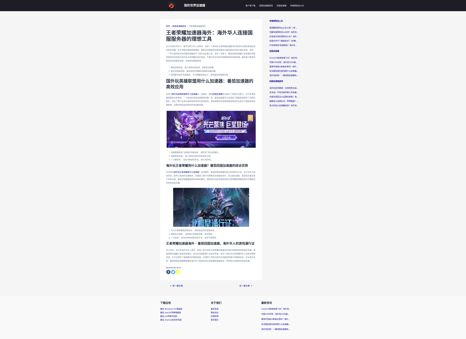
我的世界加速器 (194, 5)
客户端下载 (250, 5)
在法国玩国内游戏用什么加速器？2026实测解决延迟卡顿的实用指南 (284, 71)
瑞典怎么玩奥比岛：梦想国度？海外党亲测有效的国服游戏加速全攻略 (284, 101)
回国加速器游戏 (266, 5)
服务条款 (215, 309)
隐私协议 (215, 312)
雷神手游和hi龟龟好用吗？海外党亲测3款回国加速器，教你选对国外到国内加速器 (284, 66)
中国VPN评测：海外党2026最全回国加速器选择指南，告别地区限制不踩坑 (284, 62)
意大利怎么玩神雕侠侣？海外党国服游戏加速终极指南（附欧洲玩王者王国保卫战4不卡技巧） (284, 105)
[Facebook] (168, 272)
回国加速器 (281, 5)
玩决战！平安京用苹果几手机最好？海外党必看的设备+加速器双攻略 (284, 92)
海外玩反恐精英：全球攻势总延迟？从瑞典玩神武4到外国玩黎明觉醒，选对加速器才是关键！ (284, 88)
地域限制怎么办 (297, 5)
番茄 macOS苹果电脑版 (170, 312)
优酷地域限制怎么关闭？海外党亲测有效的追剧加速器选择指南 (284, 32)
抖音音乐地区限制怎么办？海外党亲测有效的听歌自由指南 (284, 36)
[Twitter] (173, 272)
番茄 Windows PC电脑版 (171, 309)
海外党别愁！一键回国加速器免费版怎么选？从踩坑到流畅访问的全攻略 (284, 75)
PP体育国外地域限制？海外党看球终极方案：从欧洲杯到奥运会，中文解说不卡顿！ (284, 45)
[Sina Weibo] (178, 272)
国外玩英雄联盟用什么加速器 (184, 94)
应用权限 (215, 316)
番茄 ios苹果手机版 (168, 316)
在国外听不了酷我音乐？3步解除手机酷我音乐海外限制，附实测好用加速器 (284, 41)
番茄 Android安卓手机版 (171, 320)
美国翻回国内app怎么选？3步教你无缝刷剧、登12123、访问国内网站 (284, 27)
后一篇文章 (245, 286)
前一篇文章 (176, 286)
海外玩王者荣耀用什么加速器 (186, 172)
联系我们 (215, 320)
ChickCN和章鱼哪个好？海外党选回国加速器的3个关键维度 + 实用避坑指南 (284, 58)
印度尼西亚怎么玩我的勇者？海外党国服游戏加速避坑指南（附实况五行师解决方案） (284, 97)
